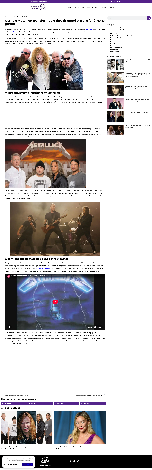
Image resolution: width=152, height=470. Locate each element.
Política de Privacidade (107, 7)
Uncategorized (115, 52)
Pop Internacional (116, 44)
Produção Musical (116, 48)
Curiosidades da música (118, 30)
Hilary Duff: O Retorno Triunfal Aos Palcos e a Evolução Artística (77, 448)
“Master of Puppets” (43, 268)
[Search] (149, 18)
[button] (14, 403)
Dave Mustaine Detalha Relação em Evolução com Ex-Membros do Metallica (24, 448)
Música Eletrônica (116, 38)
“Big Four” (89, 29)
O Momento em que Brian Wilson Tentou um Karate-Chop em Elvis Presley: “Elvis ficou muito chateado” (137, 74)
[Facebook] (114, 1)
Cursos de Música (116, 32)
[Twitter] (117, 1)
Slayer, (16, 32)
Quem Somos (86, 7)
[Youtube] (111, 1)
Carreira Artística (116, 28)
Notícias (113, 40)
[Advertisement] (52, 116)
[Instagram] (120, 1)
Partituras (113, 42)
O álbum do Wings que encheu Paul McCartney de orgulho (136, 87)
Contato (95, 7)
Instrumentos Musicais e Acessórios (122, 36)
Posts (75, 7)
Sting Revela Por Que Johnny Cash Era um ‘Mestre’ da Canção (137, 100)
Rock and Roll (114, 50)
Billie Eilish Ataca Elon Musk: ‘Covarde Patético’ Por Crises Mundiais (136, 113)
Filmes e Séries (115, 34)
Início (69, 7)
